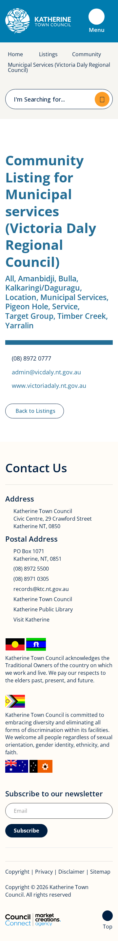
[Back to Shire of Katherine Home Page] (38, 20)
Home (15, 54)
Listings (48, 54)
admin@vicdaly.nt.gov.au (46, 372)
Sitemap (100, 871)
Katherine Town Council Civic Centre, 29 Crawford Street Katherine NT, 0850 (52, 518)
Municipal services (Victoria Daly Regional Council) (59, 67)
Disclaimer (71, 871)
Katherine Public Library (43, 609)
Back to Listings (35, 410)
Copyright (17, 871)
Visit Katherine (31, 619)
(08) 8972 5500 (31, 568)
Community (86, 54)
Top (107, 926)
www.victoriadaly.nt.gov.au (49, 385)
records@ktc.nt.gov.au (41, 589)
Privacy (44, 871)
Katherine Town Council (42, 599)
